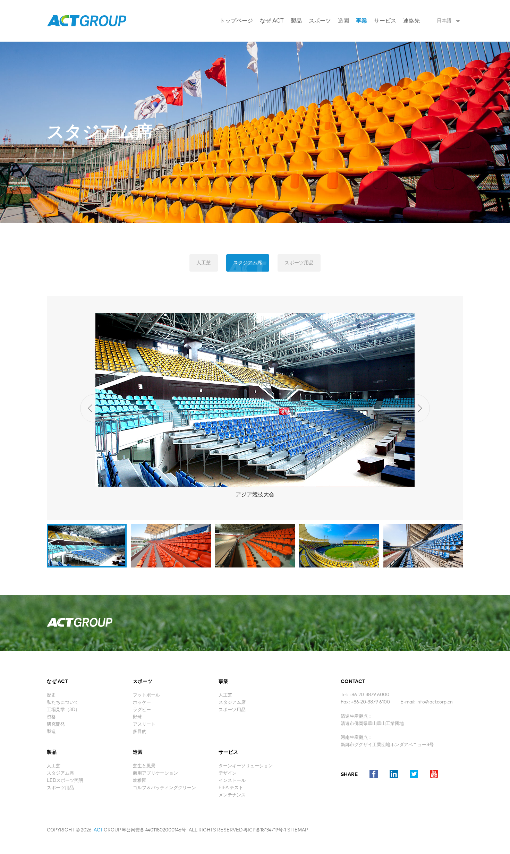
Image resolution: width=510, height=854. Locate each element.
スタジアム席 (247, 263)
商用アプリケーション (155, 773)
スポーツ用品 (299, 263)
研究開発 (56, 724)
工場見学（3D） (63, 710)
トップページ (236, 21)
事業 (361, 21)
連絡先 (411, 21)
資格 (51, 717)
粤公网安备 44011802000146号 (154, 830)
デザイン (228, 773)
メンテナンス (232, 795)
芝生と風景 (144, 766)
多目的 (139, 731)
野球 (137, 717)
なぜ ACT (272, 21)
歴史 (51, 695)
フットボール (146, 695)
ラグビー (142, 710)
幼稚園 (139, 780)
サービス (385, 21)
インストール (232, 780)
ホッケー (142, 702)
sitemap (297, 830)
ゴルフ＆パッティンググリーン (164, 788)
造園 (343, 21)
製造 (51, 731)
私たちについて (62, 702)
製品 (296, 21)
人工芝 (203, 263)
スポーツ (320, 21)
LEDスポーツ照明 (65, 780)
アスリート (144, 724)
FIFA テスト (231, 788)
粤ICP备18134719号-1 (264, 830)
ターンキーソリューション (246, 766)
